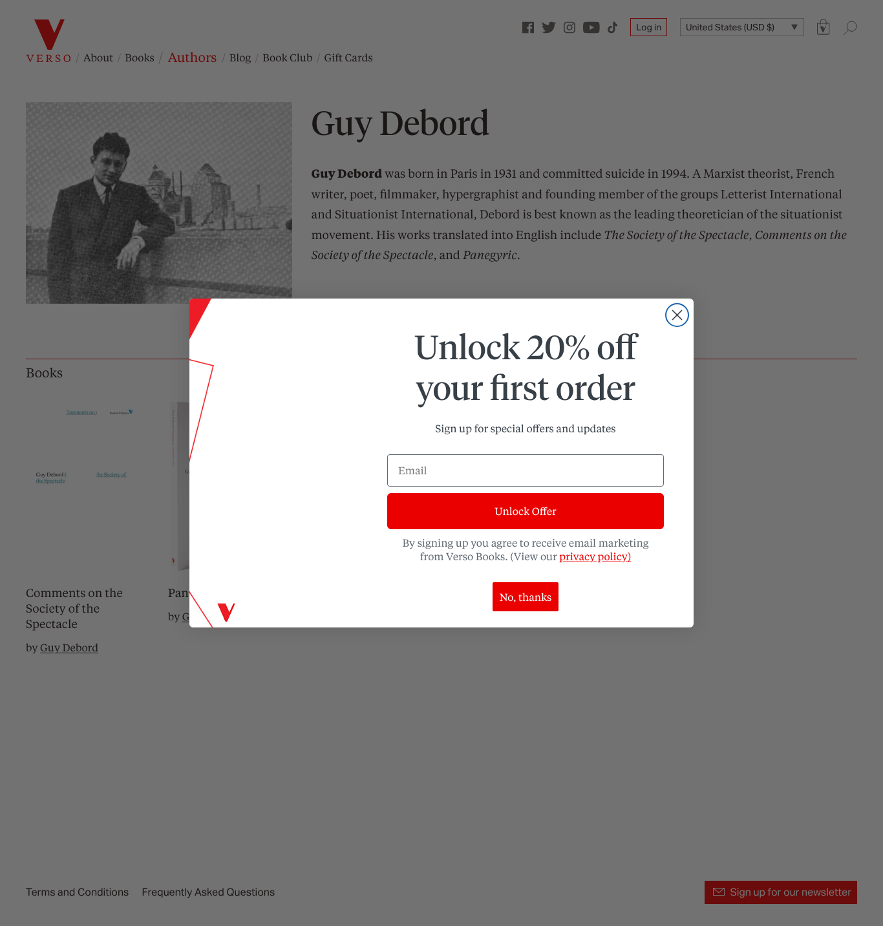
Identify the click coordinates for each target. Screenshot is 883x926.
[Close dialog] (677, 315)
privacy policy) (595, 556)
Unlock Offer (525, 511)
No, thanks (526, 597)
